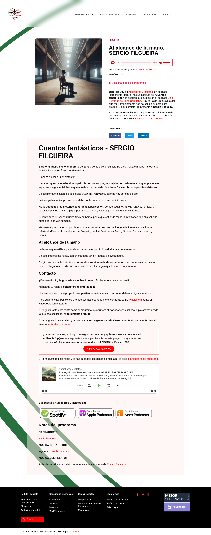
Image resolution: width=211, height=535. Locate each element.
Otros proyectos (86, 494)
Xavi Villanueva (149, 14)
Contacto (166, 14)
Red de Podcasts (29, 494)
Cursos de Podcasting (109, 14)
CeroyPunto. (74, 531)
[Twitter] (143, 494)
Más (121, 74)
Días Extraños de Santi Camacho (141, 99)
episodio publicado (59, 324)
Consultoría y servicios (61, 494)
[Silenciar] (160, 62)
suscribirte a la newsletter (149, 118)
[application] (141, 63)
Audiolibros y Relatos (140, 91)
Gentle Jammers (60, 451)
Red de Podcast (83, 14)
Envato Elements (116, 464)
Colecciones (131, 14)
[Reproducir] (113, 62)
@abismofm (136, 299)
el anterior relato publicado (142, 358)
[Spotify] (148, 494)
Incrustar (152, 69)
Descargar (142, 69)
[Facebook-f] (137, 494)
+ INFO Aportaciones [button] (99, 348)
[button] (115, 135)
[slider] (167, 62)
